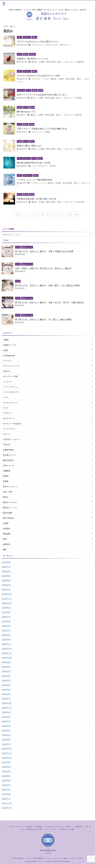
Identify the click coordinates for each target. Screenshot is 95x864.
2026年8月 (6, 562)
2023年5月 (6, 725)
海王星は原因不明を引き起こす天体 (33, 162)
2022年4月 (6, 785)
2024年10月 (7, 657)
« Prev (17, 214)
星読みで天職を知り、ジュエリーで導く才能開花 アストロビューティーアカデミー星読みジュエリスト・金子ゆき (47, 858)
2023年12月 (7, 703)
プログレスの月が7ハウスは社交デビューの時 (38, 75)
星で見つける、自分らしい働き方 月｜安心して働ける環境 (43, 319)
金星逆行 (80, 61)
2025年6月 (6, 621)
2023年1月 (6, 744)
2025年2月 (6, 639)
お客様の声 (78, 827)
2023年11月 (7, 707)
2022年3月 (6, 789)
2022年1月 (6, 798)
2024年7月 (6, 671)
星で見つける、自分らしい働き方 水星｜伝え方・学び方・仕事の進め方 (49, 302)
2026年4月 (6, 575)
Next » (77, 214)
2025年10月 (7, 603)
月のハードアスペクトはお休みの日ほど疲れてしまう (42, 94)
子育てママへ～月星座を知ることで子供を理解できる (42, 128)
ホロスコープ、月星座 (40, 131)
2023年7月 (6, 721)
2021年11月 (7, 807)
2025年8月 (6, 612)
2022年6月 (6, 775)
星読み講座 (38, 827)
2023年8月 (6, 716)
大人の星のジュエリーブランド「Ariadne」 (58, 827)
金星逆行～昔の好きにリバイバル (32, 58)
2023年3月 (6, 735)
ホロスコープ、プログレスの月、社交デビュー (50, 44)
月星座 (78, 97)
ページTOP (9, 827)
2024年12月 (7, 648)
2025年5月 (6, 625)
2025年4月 (6, 630)
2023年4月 (6, 730)
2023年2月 (6, 739)
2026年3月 (6, 580)
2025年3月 (6, 635)
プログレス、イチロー (40, 78)
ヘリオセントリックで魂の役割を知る (34, 179)
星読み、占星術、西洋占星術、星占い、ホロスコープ (53, 61)
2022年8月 (6, 766)
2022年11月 (7, 753)
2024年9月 (6, 662)
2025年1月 (6, 644)
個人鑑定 (29, 827)
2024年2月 (6, 694)
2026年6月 (6, 571)
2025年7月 (6, 616)
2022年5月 (6, 780)
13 (36, 214)
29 (71, 214)
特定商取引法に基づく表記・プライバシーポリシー (41, 829)
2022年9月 (6, 762)
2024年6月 (6, 675)
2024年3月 (6, 689)
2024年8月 (6, 666)
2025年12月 (7, 594)
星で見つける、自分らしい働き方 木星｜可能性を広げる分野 (44, 251)
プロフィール (20, 827)
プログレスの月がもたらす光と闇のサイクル (38, 41)
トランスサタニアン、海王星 (43, 165)
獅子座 (78, 114)
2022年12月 (7, 748)
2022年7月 (6, 771)
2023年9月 (6, 712)
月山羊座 (80, 202)
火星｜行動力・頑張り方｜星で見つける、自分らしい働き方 (43, 268)
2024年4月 (6, 685)
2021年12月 (7, 803)
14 (42, 214)
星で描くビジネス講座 (67, 829)
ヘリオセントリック (38, 183)
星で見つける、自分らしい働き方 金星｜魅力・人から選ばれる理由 (47, 285)
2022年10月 (7, 757)
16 (53, 214)
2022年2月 (6, 794)
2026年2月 (6, 585)
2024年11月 (7, 653)
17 (59, 214)
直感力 (79, 148)
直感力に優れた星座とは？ (29, 145)
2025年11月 (7, 598)
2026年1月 (6, 589)
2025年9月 (6, 607)
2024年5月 (6, 680)
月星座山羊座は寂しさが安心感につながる (36, 198)
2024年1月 (6, 698)
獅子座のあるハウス (26, 111)
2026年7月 (6, 566)
